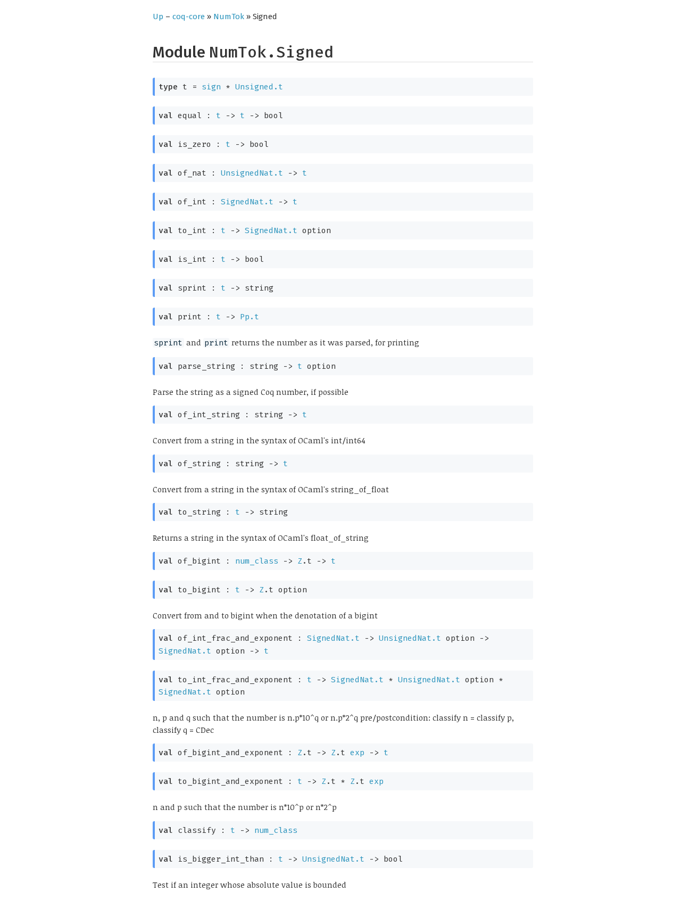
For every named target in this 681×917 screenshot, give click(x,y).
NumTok (228, 16)
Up (158, 16)
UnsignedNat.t (252, 173)
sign (211, 87)
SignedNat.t (247, 201)
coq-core (188, 16)
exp (357, 752)
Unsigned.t (259, 87)
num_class (256, 561)
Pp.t (249, 316)
